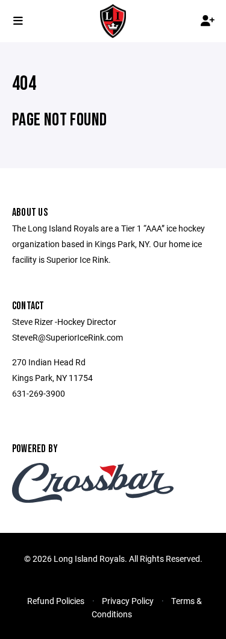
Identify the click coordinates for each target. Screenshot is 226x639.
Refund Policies (55, 600)
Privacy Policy (128, 600)
